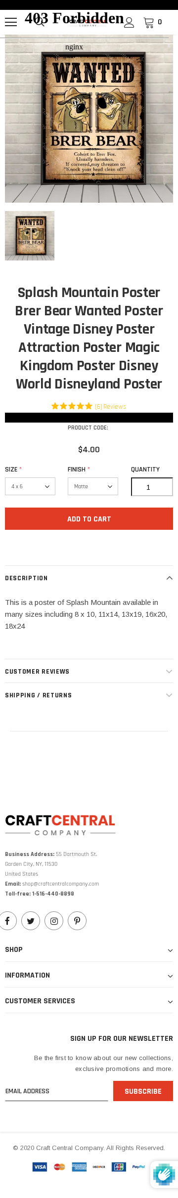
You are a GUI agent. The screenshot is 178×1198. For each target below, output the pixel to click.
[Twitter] (30, 920)
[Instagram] (53, 920)
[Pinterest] (77, 920)
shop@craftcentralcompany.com (60, 884)
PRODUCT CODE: (88, 427)
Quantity (145, 469)
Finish (79, 469)
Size (13, 469)
